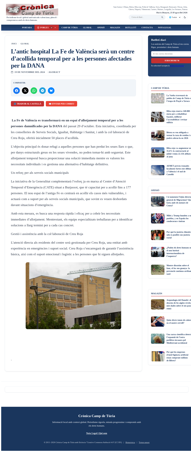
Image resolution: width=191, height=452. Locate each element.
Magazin (115, 28)
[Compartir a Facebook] (16, 90)
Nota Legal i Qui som (96, 433)
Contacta (147, 28)
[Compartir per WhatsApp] (34, 90)
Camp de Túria (69, 28)
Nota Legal (164, 28)
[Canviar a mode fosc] (184, 17)
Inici (14, 44)
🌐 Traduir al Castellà (27, 104)
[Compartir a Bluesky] (51, 90)
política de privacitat (177, 66)
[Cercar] (162, 17)
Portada (27, 28)
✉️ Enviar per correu (61, 104)
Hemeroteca (130, 442)
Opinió (101, 28)
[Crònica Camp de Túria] (34, 9)
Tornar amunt (144, 442)
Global (87, 28)
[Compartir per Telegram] (42, 90)
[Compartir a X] (25, 90)
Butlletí (130, 28)
